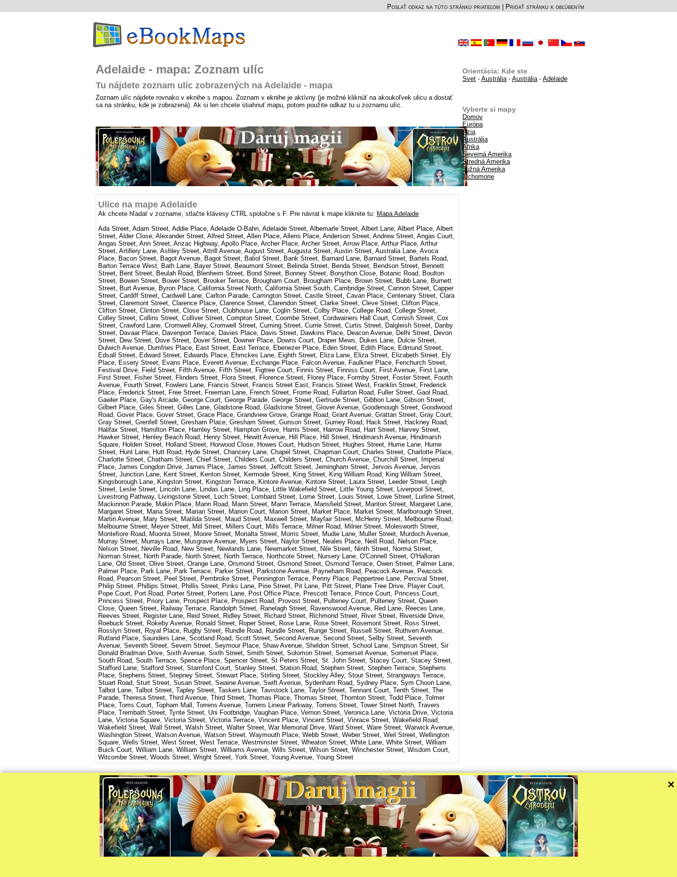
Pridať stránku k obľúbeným (545, 6)
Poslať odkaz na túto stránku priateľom (443, 6)
